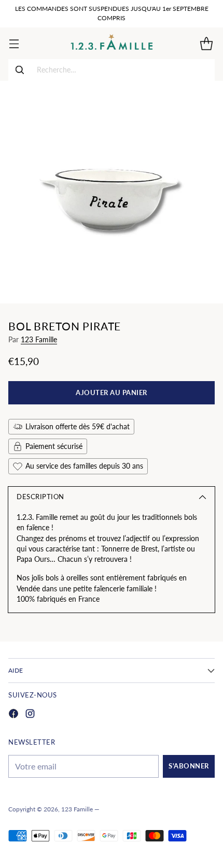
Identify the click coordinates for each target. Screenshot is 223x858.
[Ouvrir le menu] (13, 43)
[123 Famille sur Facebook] (13, 714)
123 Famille (39, 340)
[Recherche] (19, 70)
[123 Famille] (112, 43)
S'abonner (189, 766)
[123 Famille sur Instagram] (30, 714)
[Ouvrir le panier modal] (206, 43)
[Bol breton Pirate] (111, 192)
